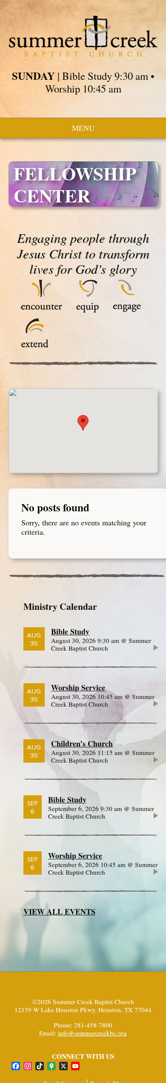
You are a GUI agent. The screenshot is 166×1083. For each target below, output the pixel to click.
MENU (83, 128)
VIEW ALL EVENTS (59, 911)
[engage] (126, 310)
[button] (83, 423)
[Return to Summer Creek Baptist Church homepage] (83, 36)
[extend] (35, 349)
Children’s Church (82, 743)
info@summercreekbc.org (92, 1033)
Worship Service (78, 687)
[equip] (87, 310)
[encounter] (41, 310)
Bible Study (70, 631)
